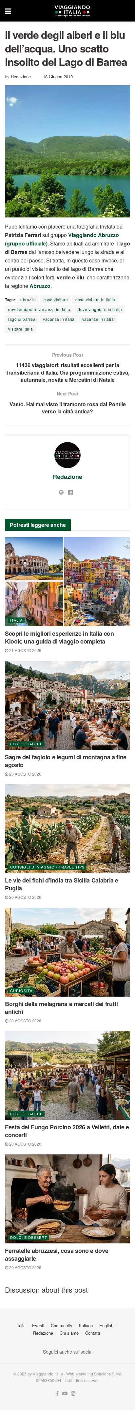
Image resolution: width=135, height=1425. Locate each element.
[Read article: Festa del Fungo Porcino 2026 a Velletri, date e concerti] (67, 1075)
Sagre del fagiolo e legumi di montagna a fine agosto (65, 761)
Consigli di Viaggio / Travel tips (47, 866)
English (106, 1325)
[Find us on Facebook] (57, 1393)
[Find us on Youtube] (65, 1393)
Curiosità (21, 990)
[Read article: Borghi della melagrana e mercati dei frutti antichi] (67, 952)
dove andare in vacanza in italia (39, 309)
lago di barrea (21, 319)
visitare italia (20, 329)
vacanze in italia (98, 319)
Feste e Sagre (26, 743)
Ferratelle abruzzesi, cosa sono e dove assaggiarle (56, 1254)
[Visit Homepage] (72, 10)
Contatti (92, 1333)
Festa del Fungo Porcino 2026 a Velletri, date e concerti (67, 1131)
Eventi (38, 1325)
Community (61, 1325)
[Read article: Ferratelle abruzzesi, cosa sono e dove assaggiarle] (67, 1198)
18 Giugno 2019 (58, 76)
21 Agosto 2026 (24, 650)
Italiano (86, 1325)
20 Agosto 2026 (24, 774)
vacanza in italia (59, 319)
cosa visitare (56, 299)
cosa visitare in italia (95, 299)
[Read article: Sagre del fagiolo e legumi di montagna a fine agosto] (67, 705)
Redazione (21, 76)
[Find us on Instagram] (73, 1393)
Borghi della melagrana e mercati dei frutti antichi (61, 1008)
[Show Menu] (8, 11)
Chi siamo (69, 1333)
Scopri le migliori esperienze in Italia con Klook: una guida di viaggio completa (59, 637)
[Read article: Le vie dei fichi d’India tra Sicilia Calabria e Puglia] (67, 828)
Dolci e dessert (28, 1237)
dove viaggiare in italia (100, 309)
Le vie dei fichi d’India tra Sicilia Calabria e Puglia (61, 884)
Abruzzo (39, 285)
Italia (16, 620)
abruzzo (28, 299)
